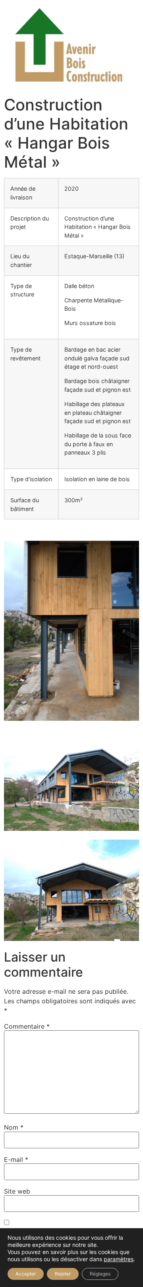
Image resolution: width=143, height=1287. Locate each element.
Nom (13, 1127)
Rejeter (63, 1274)
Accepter (25, 1274)
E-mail (16, 1159)
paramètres (118, 1259)
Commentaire (27, 1026)
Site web (17, 1191)
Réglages (100, 1274)
